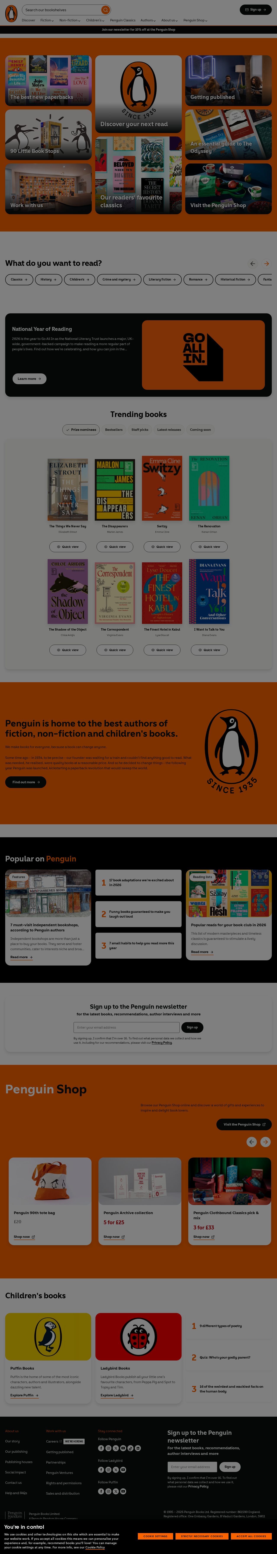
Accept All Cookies (251, 1536)
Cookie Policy (95, 1547)
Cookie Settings (155, 1536)
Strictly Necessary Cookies (202, 1536)
